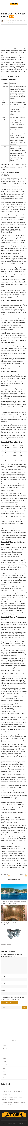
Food (4, 1052)
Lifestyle (14, 903)
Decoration (5, 1045)
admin (7, 20)
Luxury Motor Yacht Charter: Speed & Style (13, 901)
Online (4, 1071)
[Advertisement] (14, 36)
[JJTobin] (14, 1113)
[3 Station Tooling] (14, 934)
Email (3, 983)
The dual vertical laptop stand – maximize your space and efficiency (13, 1098)
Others (4, 23)
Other (4, 1074)
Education (5, 1048)
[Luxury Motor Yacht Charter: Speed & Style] (14, 892)
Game (4, 1058)
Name (3, 976)
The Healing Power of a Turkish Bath (12, 923)
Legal (13, 924)
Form (4, 1055)
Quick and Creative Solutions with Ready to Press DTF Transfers (13, 1103)
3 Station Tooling (6, 944)
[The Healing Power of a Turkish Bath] (14, 913)
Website (3, 990)
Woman (5, 1081)
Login (4, 1068)
